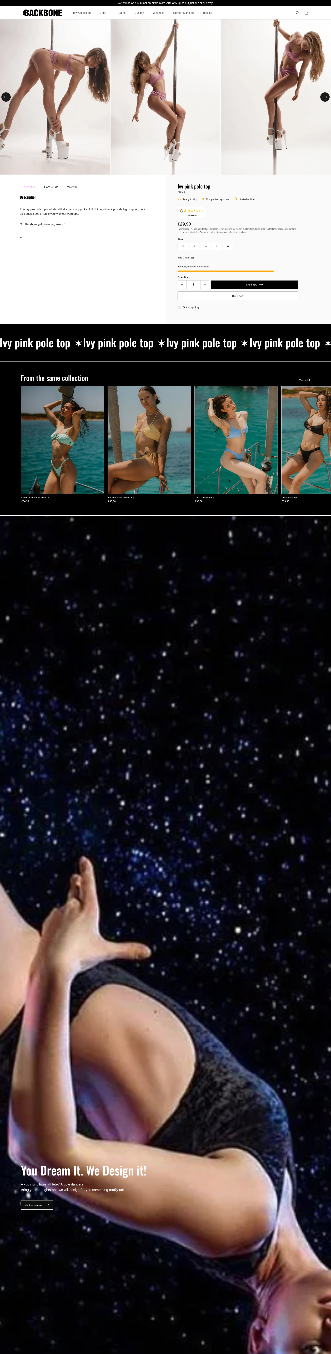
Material (72, 187)
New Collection (81, 12)
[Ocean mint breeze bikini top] (62, 440)
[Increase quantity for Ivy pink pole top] (204, 284)
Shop (103, 12)
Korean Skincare (183, 12)
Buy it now (237, 295)
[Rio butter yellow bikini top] (149, 440)
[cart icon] (306, 13)
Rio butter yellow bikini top (121, 497)
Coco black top (289, 497)
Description (29, 187)
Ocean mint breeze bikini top (35, 497)
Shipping (220, 232)
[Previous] (6, 97)
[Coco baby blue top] (236, 440)
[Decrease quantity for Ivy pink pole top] (182, 284)
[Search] (297, 13)
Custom (139, 12)
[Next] (325, 97)
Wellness (158, 12)
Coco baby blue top (204, 497)
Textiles (207, 12)
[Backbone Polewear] (42, 12)
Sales (122, 12)
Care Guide (51, 187)
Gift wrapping (191, 307)
